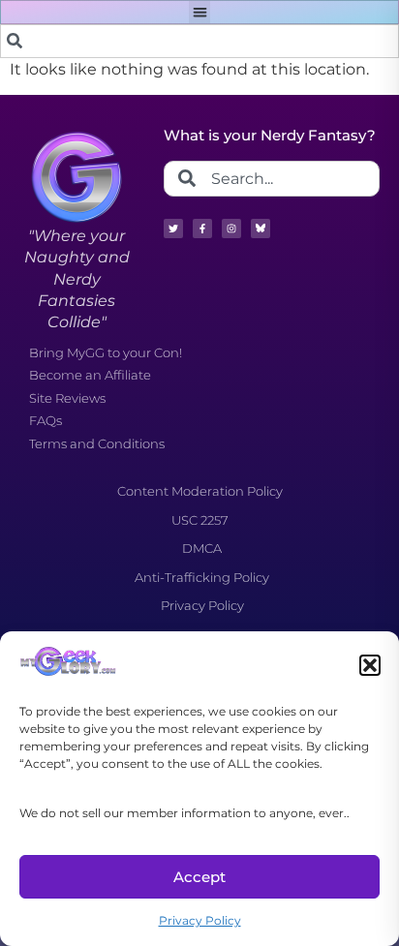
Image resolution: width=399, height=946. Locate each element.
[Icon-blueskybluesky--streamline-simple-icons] (260, 228)
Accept (199, 877)
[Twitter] (173, 228)
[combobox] (199, 41)
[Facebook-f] (202, 228)
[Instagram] (231, 228)
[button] (370, 665)
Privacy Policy (200, 920)
